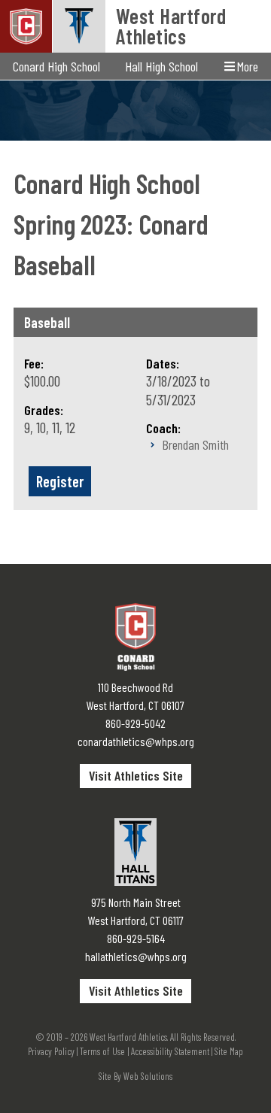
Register (60, 481)
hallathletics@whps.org (136, 956)
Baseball (47, 322)
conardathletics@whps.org (136, 741)
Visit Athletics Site (136, 775)
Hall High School (161, 66)
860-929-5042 (135, 723)
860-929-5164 (136, 938)
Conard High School (56, 66)
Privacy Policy (51, 1051)
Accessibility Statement (170, 1051)
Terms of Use (102, 1051)
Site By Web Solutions (135, 1076)
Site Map (229, 1051)
